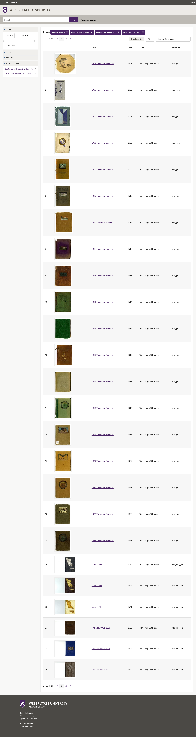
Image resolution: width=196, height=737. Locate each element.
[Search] (73, 19)
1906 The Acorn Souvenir (103, 90)
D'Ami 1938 (97, 585)
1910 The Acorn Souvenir (103, 196)
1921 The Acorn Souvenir (103, 487)
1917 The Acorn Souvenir (103, 381)
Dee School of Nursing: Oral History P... (19, 69)
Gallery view (137, 39)
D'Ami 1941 (97, 607)
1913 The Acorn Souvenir (103, 275)
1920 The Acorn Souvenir (103, 461)
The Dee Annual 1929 (101, 648)
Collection (12, 63)
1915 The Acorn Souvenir (103, 328)
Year (9, 29)
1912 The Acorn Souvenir (103, 249)
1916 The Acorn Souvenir (103, 355)
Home (5, 2)
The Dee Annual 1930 (101, 670)
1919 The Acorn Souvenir (103, 434)
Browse (13, 2)
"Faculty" (59, 32)
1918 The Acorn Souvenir (103, 408)
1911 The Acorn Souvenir (102, 222)
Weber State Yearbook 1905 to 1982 (18, 73)
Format (10, 58)
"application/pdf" (81, 32)
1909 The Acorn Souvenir (103, 169)
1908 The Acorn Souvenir (103, 143)
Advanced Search (88, 20)
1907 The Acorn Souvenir (103, 116)
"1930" (107, 32)
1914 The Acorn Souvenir (103, 302)
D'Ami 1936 (97, 564)
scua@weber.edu (28, 723)
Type (8, 52)
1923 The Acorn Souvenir (103, 540)
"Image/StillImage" (132, 32)
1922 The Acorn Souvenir (103, 514)
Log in (192, 2)
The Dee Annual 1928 (101, 628)
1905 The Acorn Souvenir (103, 63)
